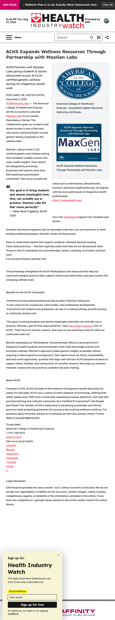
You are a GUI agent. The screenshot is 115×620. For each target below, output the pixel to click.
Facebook (12, 457)
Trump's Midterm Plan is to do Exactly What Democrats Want (55, 4)
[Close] (58, 555)
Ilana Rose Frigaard (80, 325)
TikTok (9, 466)
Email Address (17, 591)
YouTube (11, 462)
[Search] (91, 37)
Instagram (12, 453)
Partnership (70, 217)
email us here (13, 437)
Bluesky (10, 449)
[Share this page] (107, 37)
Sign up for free (32, 605)
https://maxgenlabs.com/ (67, 200)
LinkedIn (11, 445)
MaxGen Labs (14, 115)
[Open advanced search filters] (98, 37)
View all (107, 4)
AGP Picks (9, 4)
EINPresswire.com (17, 103)
